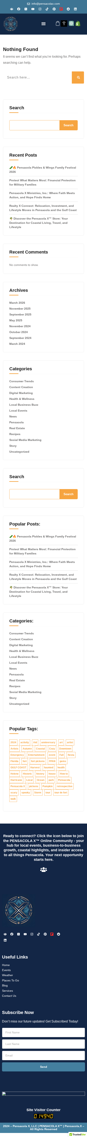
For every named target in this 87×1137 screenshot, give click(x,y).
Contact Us (9, 995)
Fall (61, 755)
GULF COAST (18, 767)
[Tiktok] (47, 9)
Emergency (17, 755)
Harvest (35, 767)
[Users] (12, 9)
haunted (48, 767)
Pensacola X (18, 786)
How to (64, 773)
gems (63, 761)
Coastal (40, 748)
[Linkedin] (75, 9)
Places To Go (10, 980)
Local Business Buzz (23, 404)
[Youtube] (33, 9)
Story (13, 445)
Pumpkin (47, 786)
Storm (37, 792)
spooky (25, 792)
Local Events (18, 410)
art (61, 742)
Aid (35, 742)
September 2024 (20, 338)
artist (70, 742)
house (52, 773)
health (61, 767)
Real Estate (17, 428)
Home (6, 965)
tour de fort (60, 792)
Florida (14, 761)
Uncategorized (19, 451)
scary (14, 792)
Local (29, 780)
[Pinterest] (54, 9)
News (13, 416)
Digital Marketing (21, 393)
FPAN (52, 761)
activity (24, 742)
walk (13, 798)
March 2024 (17, 343)
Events (6, 970)
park (51, 780)
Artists (14, 748)
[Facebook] (19, 9)
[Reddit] (68, 9)
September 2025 (20, 314)
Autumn (27, 748)
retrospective (64, 786)
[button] (43, 23)
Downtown (65, 748)
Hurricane (16, 780)
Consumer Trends (21, 381)
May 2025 (15, 320)
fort (25, 761)
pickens (33, 786)
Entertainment (36, 755)
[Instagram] (40, 9)
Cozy (52, 748)
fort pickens (38, 761)
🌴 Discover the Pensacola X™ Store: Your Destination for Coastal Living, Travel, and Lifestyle (38, 223)
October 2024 (18, 332)
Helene (15, 773)
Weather (7, 975)
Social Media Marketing (25, 440)
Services (7, 990)
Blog (5, 985)
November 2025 (20, 308)
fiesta (71, 755)
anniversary (48, 742)
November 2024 (20, 326)
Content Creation (21, 387)
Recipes (14, 434)
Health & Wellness (21, 398)
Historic (27, 773)
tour (48, 792)
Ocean (40, 780)
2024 (13, 742)
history (40, 773)
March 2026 (17, 302)
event (52, 755)
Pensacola (16, 422)
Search (16, 108)
